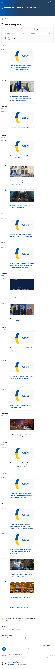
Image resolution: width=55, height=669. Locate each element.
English (51, 658)
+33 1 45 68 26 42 (7, 629)
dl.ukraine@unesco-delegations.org (10, 637)
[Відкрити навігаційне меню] (2, 2)
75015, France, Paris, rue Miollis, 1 (13, 620)
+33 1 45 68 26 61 (16, 629)
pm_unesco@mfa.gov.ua (25, 637)
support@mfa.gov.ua (12, 657)
